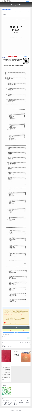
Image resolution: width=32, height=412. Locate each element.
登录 (27, 1)
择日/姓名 (14, 402)
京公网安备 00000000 (18, 410)
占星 (5, 402)
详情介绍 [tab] (5, 9)
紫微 (9, 404)
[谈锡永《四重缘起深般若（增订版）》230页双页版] (25, 356)
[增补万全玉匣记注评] (16, 356)
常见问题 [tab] (10, 9)
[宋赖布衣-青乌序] (6, 372)
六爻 (23, 400)
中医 (3, 400)
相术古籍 (26, 402)
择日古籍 (18, 402)
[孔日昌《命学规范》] (6, 356)
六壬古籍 (20, 400)
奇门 (7, 402)
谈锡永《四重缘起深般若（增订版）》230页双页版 (26, 364)
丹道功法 (10, 400)
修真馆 (13, 400)
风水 (11, 404)
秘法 (5, 404)
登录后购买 (16, 332)
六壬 (17, 400)
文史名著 (21, 402)
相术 (23, 402)
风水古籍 (15, 404)
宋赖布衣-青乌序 (4, 380)
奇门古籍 (10, 402)
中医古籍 (6, 400)
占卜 (4, 336)
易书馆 (16, 5)
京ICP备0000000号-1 (13, 410)
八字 (15, 400)
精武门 (7, 404)
